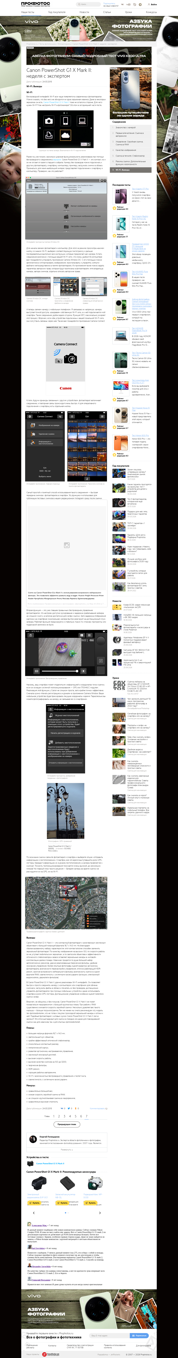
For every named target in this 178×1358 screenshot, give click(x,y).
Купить (36, 1203)
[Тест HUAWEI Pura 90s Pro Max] (120, 279)
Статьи (107, 12)
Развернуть (66, 1149)
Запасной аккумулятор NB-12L (65, 1196)
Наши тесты (27, 12)
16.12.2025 (131, 554)
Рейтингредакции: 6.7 (122, 427)
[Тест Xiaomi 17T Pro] (120, 196)
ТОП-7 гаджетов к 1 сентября (136, 524)
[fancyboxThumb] (66, 129)
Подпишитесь (109, 3)
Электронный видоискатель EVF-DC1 (37, 1196)
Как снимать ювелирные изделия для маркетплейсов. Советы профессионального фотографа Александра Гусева (138, 782)
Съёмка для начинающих (137, 718)
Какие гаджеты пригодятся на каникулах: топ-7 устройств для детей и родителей (139, 488)
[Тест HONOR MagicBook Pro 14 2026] (120, 335)
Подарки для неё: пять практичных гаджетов (137, 512)
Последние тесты (121, 185)
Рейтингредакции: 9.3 (122, 208)
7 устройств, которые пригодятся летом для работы (137, 573)
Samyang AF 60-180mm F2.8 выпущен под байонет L (136, 651)
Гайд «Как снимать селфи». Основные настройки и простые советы (139, 739)
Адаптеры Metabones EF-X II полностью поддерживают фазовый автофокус (136, 640)
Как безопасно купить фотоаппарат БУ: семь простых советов (137, 585)
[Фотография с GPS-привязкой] (65, 811)
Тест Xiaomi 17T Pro (140, 189)
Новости (84, 12)
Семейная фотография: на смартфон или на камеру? (139, 714)
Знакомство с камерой (126, 127)
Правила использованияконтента (114, 1346)
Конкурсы (151, 12)
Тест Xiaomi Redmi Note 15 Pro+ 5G (140, 217)
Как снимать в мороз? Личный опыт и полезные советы (138, 797)
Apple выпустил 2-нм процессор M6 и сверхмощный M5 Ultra (137, 662)
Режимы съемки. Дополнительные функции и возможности (131, 163)
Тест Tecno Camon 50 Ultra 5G (141, 353)
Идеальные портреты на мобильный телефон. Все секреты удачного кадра (138, 810)
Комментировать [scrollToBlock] (97, 1108)
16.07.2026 (131, 578)
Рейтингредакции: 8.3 (122, 263)
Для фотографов (143, 1346)
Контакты (52, 1346)
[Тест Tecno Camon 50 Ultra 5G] (120, 360)
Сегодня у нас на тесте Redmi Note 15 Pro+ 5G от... (141, 225)
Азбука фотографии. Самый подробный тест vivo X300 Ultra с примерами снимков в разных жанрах (142, 304)
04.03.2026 (131, 516)
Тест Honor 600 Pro (140, 435)
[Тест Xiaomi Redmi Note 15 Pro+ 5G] (120, 223)
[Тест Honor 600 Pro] (120, 443)
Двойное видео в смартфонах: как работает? (139, 750)
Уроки (128, 12)
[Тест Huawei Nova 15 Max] (120, 415)
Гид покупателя (56, 12)
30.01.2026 (131, 506)
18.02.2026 (131, 540)
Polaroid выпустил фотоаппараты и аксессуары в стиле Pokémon (137, 627)
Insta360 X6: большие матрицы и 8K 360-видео (137, 616)
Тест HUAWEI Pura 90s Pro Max (140, 272)
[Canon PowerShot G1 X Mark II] (30, 1163)
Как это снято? (133, 694)
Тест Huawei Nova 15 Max (141, 409)
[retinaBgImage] (118, 473)
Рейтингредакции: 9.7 (122, 319)
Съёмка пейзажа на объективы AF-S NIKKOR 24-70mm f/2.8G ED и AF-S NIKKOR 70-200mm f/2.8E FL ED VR (139, 686)
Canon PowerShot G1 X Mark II (56, 102)
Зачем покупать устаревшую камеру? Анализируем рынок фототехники (136, 473)
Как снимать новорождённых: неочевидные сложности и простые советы (139, 765)
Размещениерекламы (32, 1346)
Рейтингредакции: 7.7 (122, 236)
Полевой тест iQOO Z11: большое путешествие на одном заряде (140, 247)
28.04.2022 (131, 591)
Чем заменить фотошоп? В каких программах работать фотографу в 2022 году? (139, 702)
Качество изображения (126, 150)
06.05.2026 (131, 564)
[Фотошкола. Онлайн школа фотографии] (51, 1354)
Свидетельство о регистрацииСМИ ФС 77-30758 (80, 1346)
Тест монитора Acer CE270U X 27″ (140, 381)
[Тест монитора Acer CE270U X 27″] (120, 387)
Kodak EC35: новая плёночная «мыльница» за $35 (137, 606)
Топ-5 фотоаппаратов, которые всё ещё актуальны (137, 501)
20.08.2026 (131, 528)
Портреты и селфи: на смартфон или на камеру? (138, 726)
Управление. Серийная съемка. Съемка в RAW (129, 143)
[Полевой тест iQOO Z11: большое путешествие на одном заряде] (120, 251)
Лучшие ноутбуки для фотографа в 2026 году (137, 560)
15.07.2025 (131, 479)
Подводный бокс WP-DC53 (93, 1196)
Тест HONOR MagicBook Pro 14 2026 (139, 330)
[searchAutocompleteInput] (89, 4)
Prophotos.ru (146, 1354)
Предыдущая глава (67, 1124)
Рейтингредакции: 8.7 (122, 400)
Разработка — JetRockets (109, 1354)
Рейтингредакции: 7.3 (122, 372)
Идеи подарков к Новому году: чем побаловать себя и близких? (139, 549)
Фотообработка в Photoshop (138, 708)
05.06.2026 (131, 494)
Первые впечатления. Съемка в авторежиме (130, 134)
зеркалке (57, 159)
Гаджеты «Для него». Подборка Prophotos (136, 536)
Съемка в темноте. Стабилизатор (130, 156)
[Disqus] (66, 1253)
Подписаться (141, 1335)
